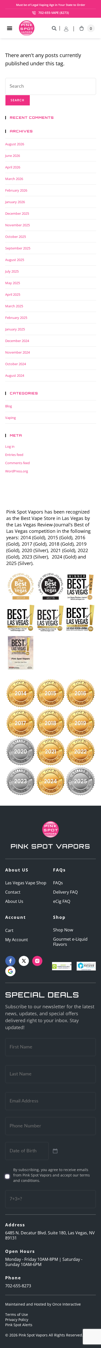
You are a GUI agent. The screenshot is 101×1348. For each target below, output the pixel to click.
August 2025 (14, 259)
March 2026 (14, 178)
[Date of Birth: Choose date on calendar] (55, 1151)
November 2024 (17, 352)
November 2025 (17, 225)
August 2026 (14, 144)
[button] (9, 28)
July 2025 (12, 271)
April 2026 (12, 167)
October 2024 (15, 364)
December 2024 (17, 340)
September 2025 (17, 248)
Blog (8, 406)
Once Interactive (66, 1304)
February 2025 (16, 317)
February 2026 (16, 190)
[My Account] (69, 28)
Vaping (10, 417)
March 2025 (14, 306)
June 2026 (12, 155)
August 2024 (14, 375)
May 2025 (12, 283)
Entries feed (14, 454)
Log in (10, 446)
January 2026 (15, 202)
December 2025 (17, 213)
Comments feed (17, 463)
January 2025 (15, 329)
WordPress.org (16, 471)
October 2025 (15, 236)
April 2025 (12, 294)
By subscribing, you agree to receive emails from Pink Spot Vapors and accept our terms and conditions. (51, 1175)
